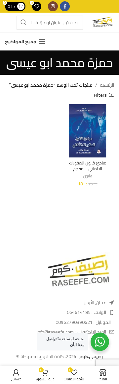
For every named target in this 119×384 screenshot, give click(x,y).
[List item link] (75, 312)
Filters (100, 95)
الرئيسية (107, 85)
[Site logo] (102, 22)
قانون (87, 176)
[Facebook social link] (65, 6)
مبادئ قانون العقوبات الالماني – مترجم (87, 166)
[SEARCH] (23, 23)
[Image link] (77, 272)
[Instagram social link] (53, 6)
